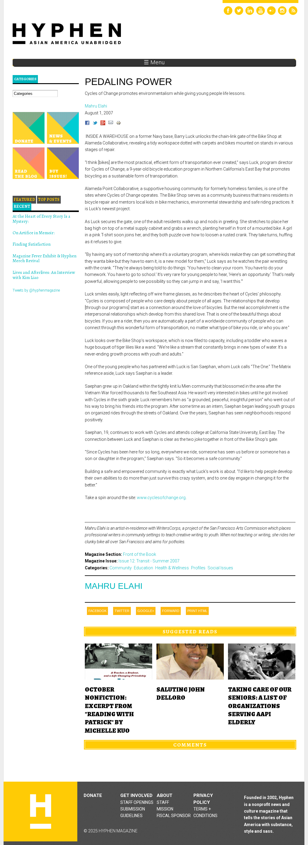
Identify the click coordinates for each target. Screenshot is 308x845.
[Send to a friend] (110, 123)
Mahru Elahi (114, 586)
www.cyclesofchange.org (161, 497)
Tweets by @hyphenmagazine (36, 290)
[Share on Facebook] (87, 123)
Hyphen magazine (40, 811)
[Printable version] (118, 123)
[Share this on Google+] (102, 123)
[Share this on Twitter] (95, 123)
